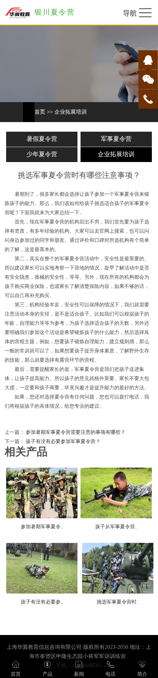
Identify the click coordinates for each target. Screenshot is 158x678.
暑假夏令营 (41, 139)
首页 (40, 112)
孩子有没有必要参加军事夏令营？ (62, 441)
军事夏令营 (116, 139)
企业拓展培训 (70, 112)
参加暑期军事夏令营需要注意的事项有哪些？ (75, 432)
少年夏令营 (41, 154)
